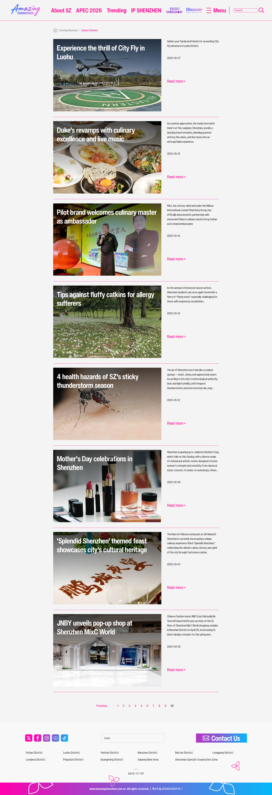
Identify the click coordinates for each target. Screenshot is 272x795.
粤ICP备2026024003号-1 (167, 789)
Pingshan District (73, 759)
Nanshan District (148, 752)
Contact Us (225, 738)
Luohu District (71, 752)
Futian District (34, 752)
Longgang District (222, 752)
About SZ (61, 10)
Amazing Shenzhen (68, 30)
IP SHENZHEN (146, 10)
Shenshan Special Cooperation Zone (196, 759)
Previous (101, 705)
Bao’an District (184, 752)
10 (171, 705)
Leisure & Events (89, 30)
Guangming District (111, 759)
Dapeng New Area (148, 759)
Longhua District (35, 759)
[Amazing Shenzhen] (27, 5)
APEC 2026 (89, 10)
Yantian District (109, 752)
